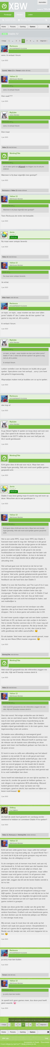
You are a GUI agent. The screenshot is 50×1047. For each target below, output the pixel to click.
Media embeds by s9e (29, 1044)
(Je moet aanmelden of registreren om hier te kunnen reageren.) (29, 1020)
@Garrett (21, 167)
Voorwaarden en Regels (31, 1042)
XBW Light (5, 1038)
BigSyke (13, 112)
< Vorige (3, 41)
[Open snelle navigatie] (48, 27)
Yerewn (18, 70)
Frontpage (7, 15)
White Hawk (6, 297)
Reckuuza (14, 46)
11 (37, 41)
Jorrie (12, 232)
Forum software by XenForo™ (11, 1044)
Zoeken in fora (10, 20)
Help (46, 1038)
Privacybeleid (45, 1042)
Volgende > (43, 41)
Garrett (4, 70)
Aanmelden (42, 2)
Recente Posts (26, 20)
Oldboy (13, 808)
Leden (30, 15)
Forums (20, 15)
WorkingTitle (15, 153)
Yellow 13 (11, 70)
